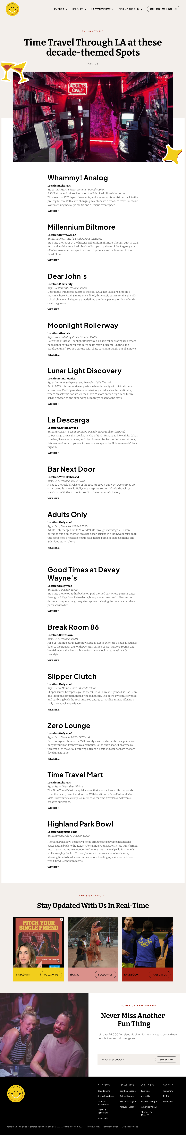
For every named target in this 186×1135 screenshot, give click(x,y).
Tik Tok (166, 1096)
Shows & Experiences (103, 1103)
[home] (12, 9)
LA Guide (145, 1091)
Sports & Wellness (106, 1096)
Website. (54, 211)
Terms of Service (110, 1126)
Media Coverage (149, 1101)
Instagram (168, 1091)
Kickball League (126, 1096)
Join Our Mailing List (163, 9)
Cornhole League (127, 1091)
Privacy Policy (93, 1126)
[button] (61, 9)
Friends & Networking (103, 1111)
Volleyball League (127, 1106)
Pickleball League (127, 1101)
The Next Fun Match (147, 1113)
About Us (145, 1096)
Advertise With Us (149, 1106)
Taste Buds (103, 1118)
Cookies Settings (130, 1126)
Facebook (168, 1101)
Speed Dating (104, 1091)
